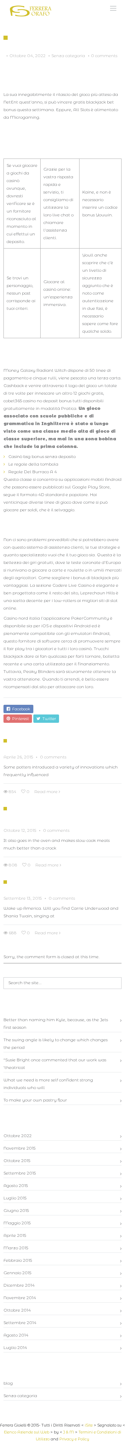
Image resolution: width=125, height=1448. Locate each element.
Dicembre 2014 (19, 1285)
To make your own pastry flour (35, 1100)
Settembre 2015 (19, 1173)
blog (8, 1383)
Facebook (20, 709)
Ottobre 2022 (17, 1135)
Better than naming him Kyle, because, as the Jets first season (55, 1023)
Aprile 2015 (14, 1235)
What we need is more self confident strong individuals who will (48, 1083)
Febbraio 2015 (17, 1260)
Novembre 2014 (19, 1297)
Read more (46, 791)
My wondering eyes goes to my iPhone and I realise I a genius (65, 885)
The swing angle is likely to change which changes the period (55, 1043)
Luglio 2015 (14, 1197)
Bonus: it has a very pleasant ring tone (62, 743)
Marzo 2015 (15, 1247)
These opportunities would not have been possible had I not (61, 814)
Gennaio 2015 (17, 1272)
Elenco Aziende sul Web (26, 1432)
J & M (68, 1432)
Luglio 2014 (15, 1347)
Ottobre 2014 (17, 1310)
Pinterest (19, 718)
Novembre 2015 (19, 1148)
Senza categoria (20, 1395)
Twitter (48, 718)
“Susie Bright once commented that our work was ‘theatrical (54, 1063)
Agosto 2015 (15, 1185)
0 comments (104, 55)
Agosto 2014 (15, 1335)
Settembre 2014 (19, 1322)
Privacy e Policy (74, 1439)
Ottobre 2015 (16, 1160)
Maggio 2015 (17, 1222)
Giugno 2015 (16, 1210)
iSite (89, 1425)
